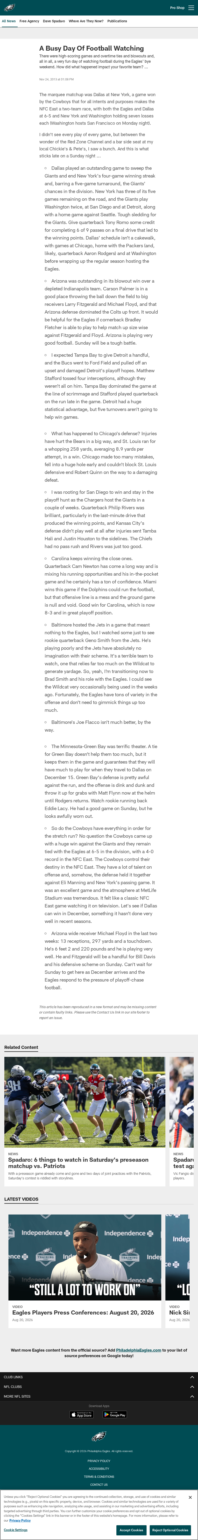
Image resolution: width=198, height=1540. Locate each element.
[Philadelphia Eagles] (99, 1437)
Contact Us (99, 1484)
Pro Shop (177, 8)
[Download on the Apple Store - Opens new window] (81, 1415)
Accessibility (99, 1468)
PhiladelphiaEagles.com (138, 1350)
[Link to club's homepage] (9, 6)
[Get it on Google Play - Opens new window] (114, 1417)
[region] (99, 1515)
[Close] (190, 1497)
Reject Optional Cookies (170, 1530)
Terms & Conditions (99, 1476)
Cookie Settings (16, 1530)
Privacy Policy (99, 1461)
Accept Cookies (131, 1530)
